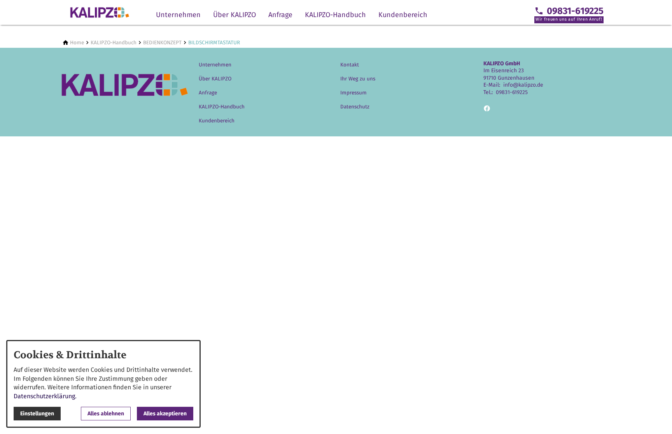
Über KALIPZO (234, 14)
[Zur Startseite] (99, 12)
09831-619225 (512, 92)
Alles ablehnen (106, 413)
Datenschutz (354, 106)
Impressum (353, 92)
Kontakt (349, 64)
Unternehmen (178, 14)
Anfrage (280, 14)
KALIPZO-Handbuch (335, 14)
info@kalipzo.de (523, 85)
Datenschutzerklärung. (45, 396)
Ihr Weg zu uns (357, 78)
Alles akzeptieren (165, 413)
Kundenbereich (402, 14)
